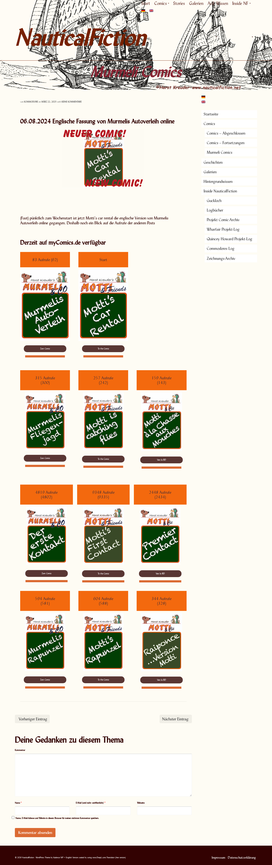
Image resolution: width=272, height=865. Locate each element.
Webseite (140, 802)
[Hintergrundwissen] (242, 37)
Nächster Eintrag (175, 718)
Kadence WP (58, 857)
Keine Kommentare (72, 101)
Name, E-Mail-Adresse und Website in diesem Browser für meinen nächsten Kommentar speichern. (57, 818)
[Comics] (215, 37)
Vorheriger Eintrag (33, 718)
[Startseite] (206, 37)
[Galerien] (234, 37)
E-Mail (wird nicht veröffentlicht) (91, 802)
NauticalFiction (53, 37)
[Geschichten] (225, 37)
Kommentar (20, 749)
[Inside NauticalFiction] (251, 37)
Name (18, 802)
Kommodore (31, 101)
